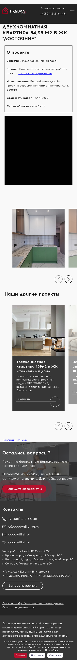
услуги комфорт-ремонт (35, 73)
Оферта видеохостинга (19, 607)
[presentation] (59, 279)
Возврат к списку (14, 440)
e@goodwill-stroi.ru (23, 526)
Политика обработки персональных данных (33, 603)
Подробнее (52, 650)
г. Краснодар (11, 555)
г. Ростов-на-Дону (15, 559)
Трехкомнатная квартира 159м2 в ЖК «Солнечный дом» (37, 366)
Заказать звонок (53, 8)
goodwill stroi (19, 534)
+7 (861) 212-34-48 (53, 13)
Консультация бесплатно (24, 489)
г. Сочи (7, 563)
